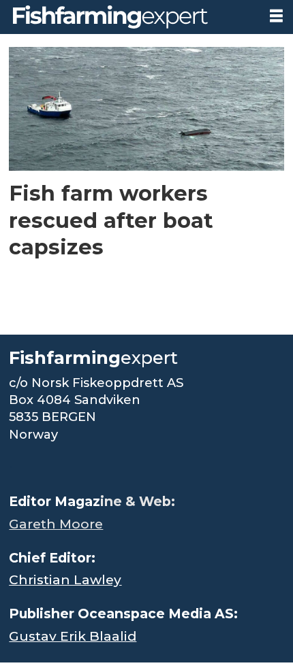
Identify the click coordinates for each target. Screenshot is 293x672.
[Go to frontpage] (129, 17)
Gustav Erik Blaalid (72, 636)
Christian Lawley (65, 579)
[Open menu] (276, 16)
